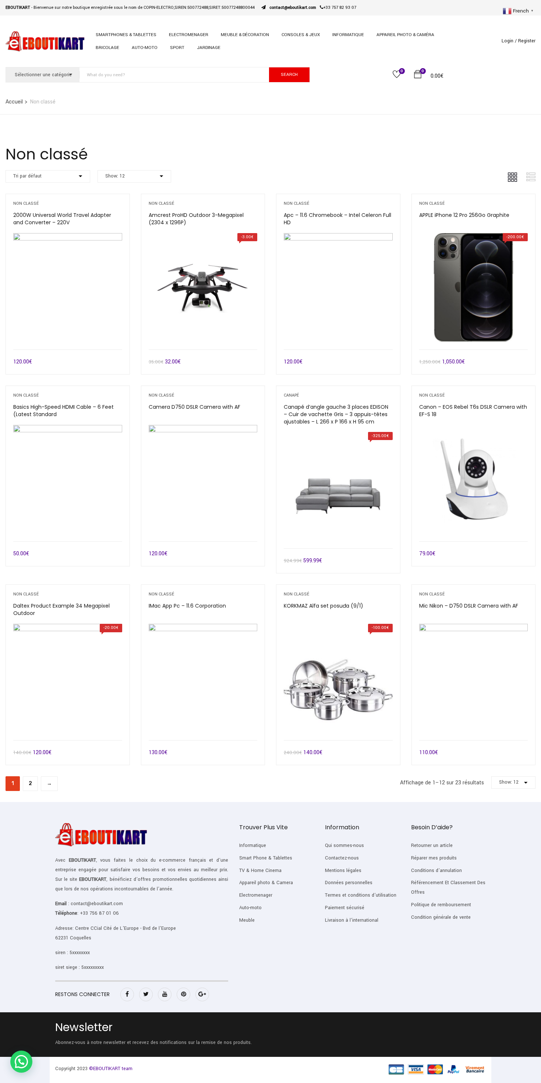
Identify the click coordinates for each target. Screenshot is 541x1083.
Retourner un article (432, 845)
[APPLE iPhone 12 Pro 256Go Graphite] (473, 238)
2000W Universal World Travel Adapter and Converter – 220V (62, 218)
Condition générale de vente (441, 917)
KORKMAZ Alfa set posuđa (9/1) (323, 605)
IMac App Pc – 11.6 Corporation (187, 605)
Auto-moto (250, 907)
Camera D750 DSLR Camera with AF (194, 407)
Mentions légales (343, 870)
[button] (417, 75)
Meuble (247, 920)
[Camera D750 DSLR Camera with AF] (203, 430)
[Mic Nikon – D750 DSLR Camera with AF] (473, 629)
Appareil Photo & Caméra (405, 35)
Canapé (291, 395)
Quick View (67, 331)
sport (177, 48)
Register (526, 41)
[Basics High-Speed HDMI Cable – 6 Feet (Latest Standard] (67, 430)
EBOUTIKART (82, 860)
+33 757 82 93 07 (339, 7)
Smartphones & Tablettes (126, 35)
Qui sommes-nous (344, 845)
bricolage (107, 48)
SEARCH (289, 74)
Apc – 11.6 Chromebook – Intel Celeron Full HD (337, 218)
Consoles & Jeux (301, 35)
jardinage (208, 48)
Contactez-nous (342, 858)
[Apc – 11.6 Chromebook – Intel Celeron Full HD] (338, 238)
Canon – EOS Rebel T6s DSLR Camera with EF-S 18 (473, 410)
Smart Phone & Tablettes (265, 858)
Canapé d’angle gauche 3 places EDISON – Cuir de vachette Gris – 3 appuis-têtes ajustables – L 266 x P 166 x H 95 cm (336, 414)
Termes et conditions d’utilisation (360, 895)
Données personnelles (348, 882)
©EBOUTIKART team (110, 1068)
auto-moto (145, 48)
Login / (509, 41)
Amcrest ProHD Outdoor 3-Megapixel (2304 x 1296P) (196, 218)
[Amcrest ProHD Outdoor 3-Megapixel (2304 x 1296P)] (203, 238)
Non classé (26, 203)
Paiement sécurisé (344, 907)
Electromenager (255, 895)
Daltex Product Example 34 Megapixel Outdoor (61, 609)
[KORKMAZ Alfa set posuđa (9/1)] (338, 629)
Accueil (14, 102)
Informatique (348, 35)
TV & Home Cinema (260, 870)
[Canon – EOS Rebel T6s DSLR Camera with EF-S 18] (473, 430)
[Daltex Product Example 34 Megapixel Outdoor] (67, 629)
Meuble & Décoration (245, 35)
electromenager (188, 35)
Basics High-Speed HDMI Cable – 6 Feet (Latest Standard (63, 410)
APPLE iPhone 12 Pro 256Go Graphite (464, 215)
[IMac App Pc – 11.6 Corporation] (203, 629)
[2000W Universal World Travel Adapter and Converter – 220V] (67, 238)
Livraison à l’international (351, 920)
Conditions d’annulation (436, 870)
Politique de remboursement (441, 904)
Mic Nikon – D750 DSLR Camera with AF (468, 605)
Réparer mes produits (434, 858)
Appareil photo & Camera (266, 882)
